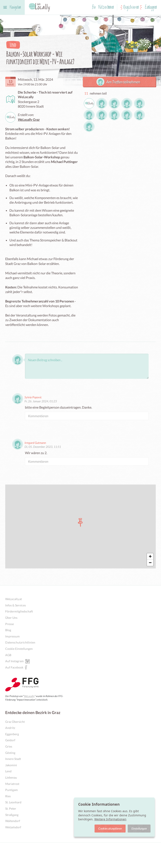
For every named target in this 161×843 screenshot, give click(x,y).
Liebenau (11, 777)
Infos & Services (15, 605)
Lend (8, 771)
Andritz (10, 728)
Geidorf (10, 740)
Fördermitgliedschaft (19, 611)
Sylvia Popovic (33, 397)
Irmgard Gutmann (35, 442)
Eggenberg (12, 734)
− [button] (150, 562)
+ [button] (150, 556)
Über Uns (11, 617)
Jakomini (11, 765)
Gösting (10, 752)
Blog (8, 630)
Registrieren (131, 7)
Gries (8, 746)
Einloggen (151, 7)
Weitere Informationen (110, 819)
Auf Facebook (14, 667)
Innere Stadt (13, 759)
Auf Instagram (14, 661)
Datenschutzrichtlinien (20, 642)
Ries (8, 796)
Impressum (12, 636)
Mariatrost (12, 784)
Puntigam (11, 790)
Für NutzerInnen (103, 7)
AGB (8, 655)
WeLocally (29, 696)
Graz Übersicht (15, 721)
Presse (9, 624)
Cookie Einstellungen (19, 648)
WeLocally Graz (29, 119)
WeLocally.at (13, 599)
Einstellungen (139, 828)
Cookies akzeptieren (110, 828)
